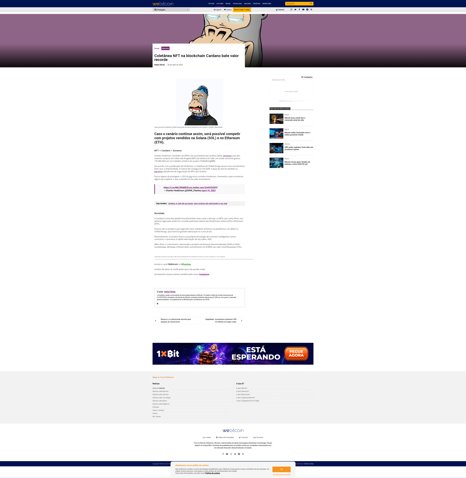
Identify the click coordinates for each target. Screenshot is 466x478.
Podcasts (156, 407)
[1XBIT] (233, 354)
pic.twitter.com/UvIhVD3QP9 (203, 187)
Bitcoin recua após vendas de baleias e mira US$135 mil (297, 163)
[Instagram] (291, 9)
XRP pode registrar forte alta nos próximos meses (299, 148)
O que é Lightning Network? (245, 397)
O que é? (218, 9)
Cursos (229, 9)
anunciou (227, 155)
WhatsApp (186, 264)
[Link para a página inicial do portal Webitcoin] (233, 430)
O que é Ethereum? (242, 391)
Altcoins (219, 4)
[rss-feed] (311, 9)
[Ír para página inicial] (171, 3)
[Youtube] (303, 9)
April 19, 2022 (208, 190)
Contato (208, 437)
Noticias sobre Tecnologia (162, 397)
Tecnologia (237, 4)
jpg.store (158, 171)
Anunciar (244, 437)
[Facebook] (299, 9)
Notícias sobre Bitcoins (160, 391)
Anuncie (281, 9)
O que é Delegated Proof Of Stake (247, 401)
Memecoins (266, 4)
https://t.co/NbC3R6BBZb (176, 187)
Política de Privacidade (226, 437)
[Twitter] (295, 9)
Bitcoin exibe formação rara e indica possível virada (297, 134)
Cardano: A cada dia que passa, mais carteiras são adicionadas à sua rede (197, 203)
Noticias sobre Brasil (160, 401)
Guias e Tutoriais (158, 410)
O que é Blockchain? (243, 394)
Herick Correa (308, 464)
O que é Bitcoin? (241, 388)
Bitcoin (211, 4)
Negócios (256, 4)
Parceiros (259, 437)
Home (157, 48)
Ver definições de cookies (282, 474)
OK (281, 469)
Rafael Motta (169, 291)
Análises (247, 4)
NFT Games (157, 416)
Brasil (228, 4)
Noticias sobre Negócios (161, 404)
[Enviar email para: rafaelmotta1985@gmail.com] (157, 304)
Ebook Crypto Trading (242, 9)
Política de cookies (212, 473)
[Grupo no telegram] (307, 9)
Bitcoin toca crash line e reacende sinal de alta (295, 119)
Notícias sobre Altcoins (161, 394)
